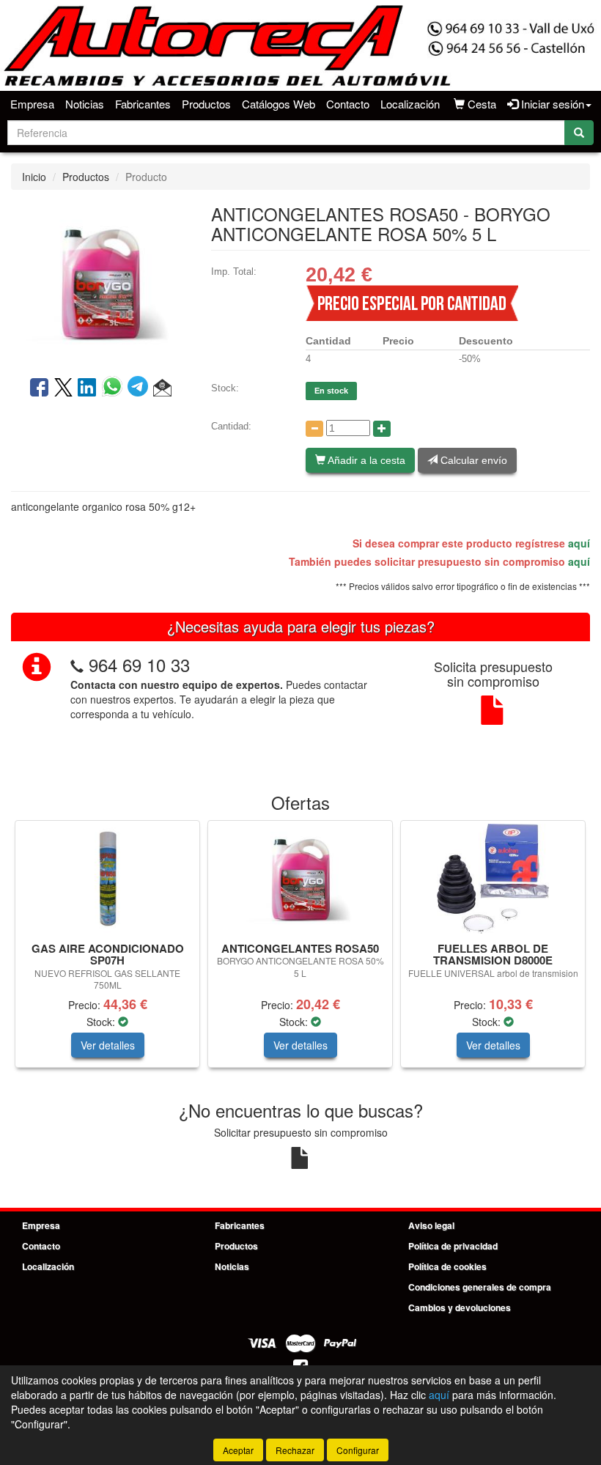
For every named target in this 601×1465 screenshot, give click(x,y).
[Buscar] (579, 132)
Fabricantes (143, 103)
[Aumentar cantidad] (382, 429)
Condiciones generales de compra (479, 1287)
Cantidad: (231, 426)
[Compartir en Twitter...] (63, 388)
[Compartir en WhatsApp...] (115, 388)
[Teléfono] (77, 664)
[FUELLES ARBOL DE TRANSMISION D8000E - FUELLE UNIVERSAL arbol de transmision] (493, 879)
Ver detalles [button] (108, 1045)
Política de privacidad (453, 1245)
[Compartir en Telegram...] (140, 388)
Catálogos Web (278, 103)
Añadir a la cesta (365, 460)
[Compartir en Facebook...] (39, 388)
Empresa (32, 103)
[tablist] (300, 951)
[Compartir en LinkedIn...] (87, 388)
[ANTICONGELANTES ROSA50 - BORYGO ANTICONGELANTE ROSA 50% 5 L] (100, 281)
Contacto (347, 103)
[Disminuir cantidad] (314, 429)
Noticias (84, 103)
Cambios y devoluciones (459, 1307)
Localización (410, 103)
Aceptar (238, 1450)
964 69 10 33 (139, 664)
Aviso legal (431, 1225)
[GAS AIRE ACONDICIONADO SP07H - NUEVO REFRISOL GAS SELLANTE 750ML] (107, 879)
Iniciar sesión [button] (551, 103)
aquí (579, 543)
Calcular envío (472, 460)
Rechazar (295, 1450)
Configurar (357, 1450)
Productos (206, 103)
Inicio (34, 176)
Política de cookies (447, 1266)
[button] (162, 388)
